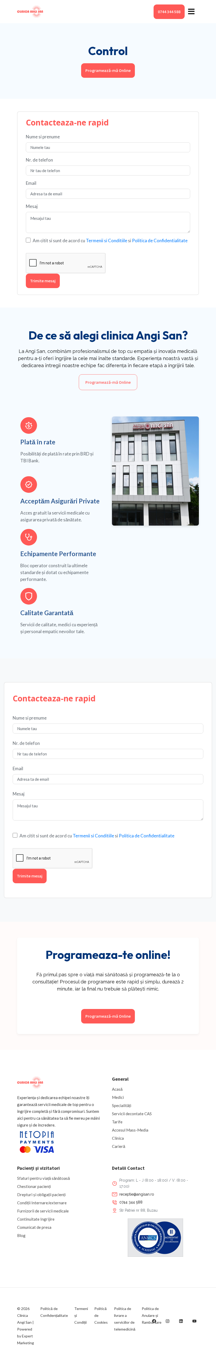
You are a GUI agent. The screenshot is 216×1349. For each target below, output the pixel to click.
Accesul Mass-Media (130, 1130)
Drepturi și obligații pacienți (41, 1194)
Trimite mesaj (43, 280)
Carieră (118, 1146)
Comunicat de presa (34, 1227)
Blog (21, 1235)
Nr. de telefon (39, 160)
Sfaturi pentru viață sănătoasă (43, 1178)
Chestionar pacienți (34, 1186)
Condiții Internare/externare (42, 1202)
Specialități (121, 1105)
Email (31, 183)
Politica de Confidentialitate (160, 240)
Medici (118, 1097)
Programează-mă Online (108, 70)
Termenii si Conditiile (106, 240)
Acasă (117, 1089)
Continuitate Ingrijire (36, 1219)
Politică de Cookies (101, 1315)
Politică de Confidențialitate (54, 1312)
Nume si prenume (43, 136)
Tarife (117, 1121)
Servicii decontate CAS (132, 1113)
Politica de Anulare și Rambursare (151, 1315)
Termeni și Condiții (81, 1315)
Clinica (118, 1138)
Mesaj (32, 206)
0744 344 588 (169, 11)
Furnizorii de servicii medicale (43, 1211)
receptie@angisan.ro (136, 1194)
